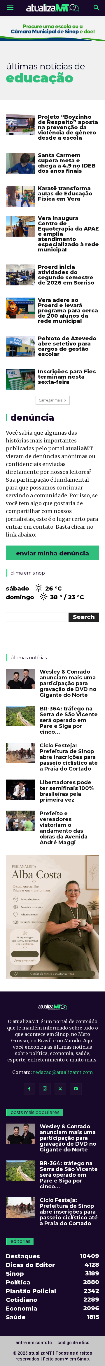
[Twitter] (60, 1089)
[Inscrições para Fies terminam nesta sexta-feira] (20, 379)
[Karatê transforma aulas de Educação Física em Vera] (20, 196)
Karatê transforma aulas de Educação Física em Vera (65, 193)
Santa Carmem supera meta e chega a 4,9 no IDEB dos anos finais (67, 163)
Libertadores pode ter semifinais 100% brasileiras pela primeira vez (67, 791)
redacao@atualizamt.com (63, 1072)
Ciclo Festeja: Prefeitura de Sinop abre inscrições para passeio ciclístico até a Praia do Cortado (69, 757)
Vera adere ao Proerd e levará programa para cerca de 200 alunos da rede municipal (68, 310)
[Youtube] (76, 1089)
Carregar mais (50, 400)
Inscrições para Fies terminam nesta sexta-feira (67, 376)
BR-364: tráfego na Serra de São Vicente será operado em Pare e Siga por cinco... (69, 720)
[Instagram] (45, 1089)
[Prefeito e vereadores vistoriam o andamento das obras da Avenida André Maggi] (20, 821)
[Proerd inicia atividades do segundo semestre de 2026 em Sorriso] (20, 275)
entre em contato (33, 1343)
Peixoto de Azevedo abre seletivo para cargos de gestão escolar (67, 346)
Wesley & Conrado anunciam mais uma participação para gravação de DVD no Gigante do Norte (68, 683)
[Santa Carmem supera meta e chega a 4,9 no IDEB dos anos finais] (20, 163)
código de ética (73, 1343)
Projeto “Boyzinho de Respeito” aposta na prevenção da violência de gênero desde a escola (68, 127)
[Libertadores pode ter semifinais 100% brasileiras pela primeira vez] (20, 790)
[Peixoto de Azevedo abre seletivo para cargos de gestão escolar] (20, 346)
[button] (10, 8)
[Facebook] (29, 1089)
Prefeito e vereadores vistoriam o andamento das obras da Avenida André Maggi (64, 828)
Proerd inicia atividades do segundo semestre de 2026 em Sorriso (66, 275)
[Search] (97, 8)
